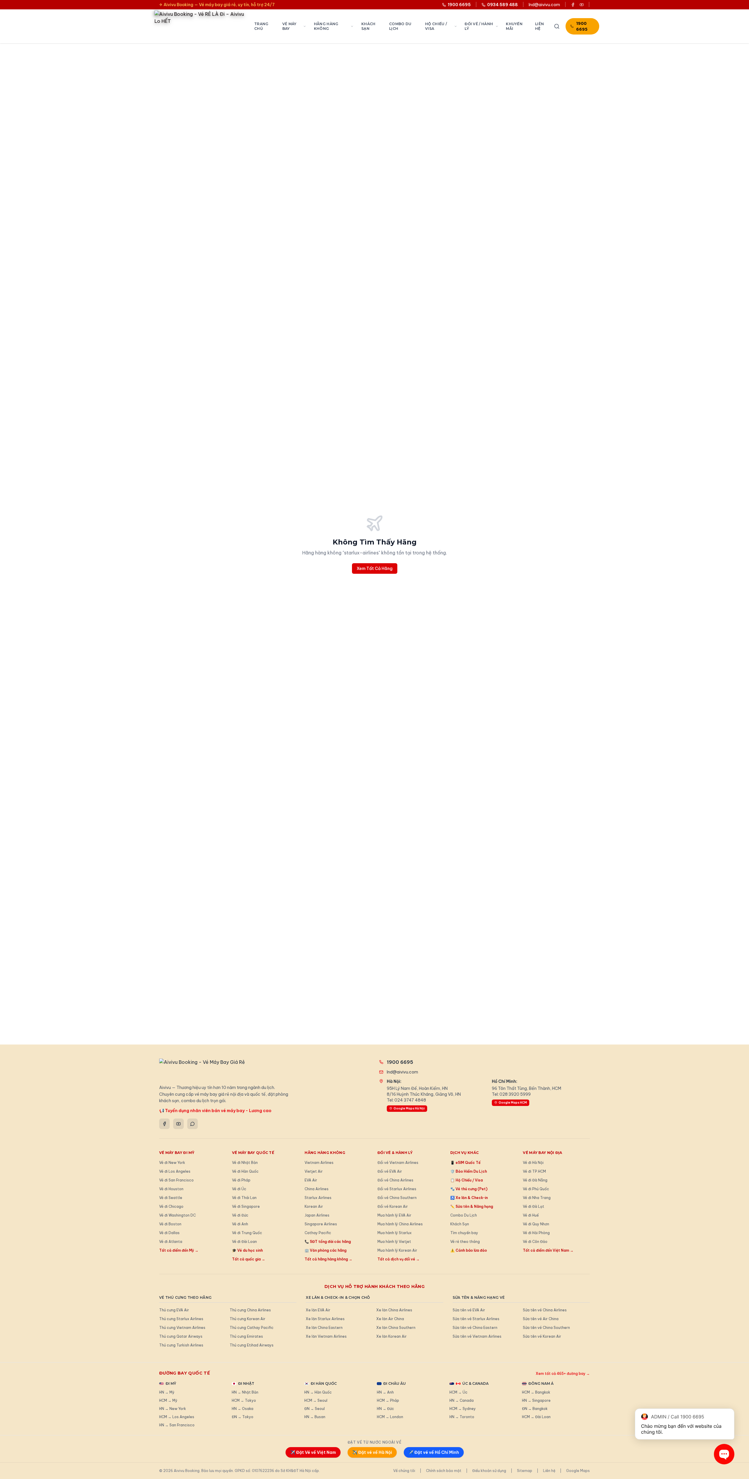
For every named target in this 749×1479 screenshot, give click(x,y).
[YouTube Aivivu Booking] (582, 5)
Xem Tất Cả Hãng (375, 568)
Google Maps (578, 1470)
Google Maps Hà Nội (409, 1108)
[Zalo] (192, 1124)
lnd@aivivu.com (544, 4)
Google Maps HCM (513, 1102)
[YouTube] (178, 1124)
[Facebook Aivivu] (573, 5)
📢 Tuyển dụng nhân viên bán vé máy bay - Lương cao (215, 1110)
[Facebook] (164, 1124)
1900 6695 (581, 26)
